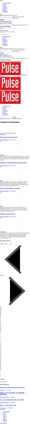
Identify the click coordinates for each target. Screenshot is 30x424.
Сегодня (2, 275)
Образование (3, 231)
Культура (5, 6)
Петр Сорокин (3, 408)
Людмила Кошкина (4, 139)
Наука (4, 5)
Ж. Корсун (2, 390)
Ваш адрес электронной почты (20, 25)
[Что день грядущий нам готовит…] (10, 204)
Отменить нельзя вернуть (8, 214)
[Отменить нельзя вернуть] (10, 230)
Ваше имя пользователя (18, 16)
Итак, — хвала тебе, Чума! (8, 405)
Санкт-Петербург (7, 3)
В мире (4, 4)
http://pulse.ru (3, 134)
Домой (1, 118)
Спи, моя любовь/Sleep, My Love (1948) (12, 399)
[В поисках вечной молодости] (10, 153)
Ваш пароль (16, 18)
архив (4, 9)
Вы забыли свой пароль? (6, 21)
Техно (1, 206)
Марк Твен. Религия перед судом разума (12, 387)
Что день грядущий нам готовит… (10, 188)
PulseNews (5, 11)
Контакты (5, 10)
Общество (5, 8)
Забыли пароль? (4, 54)
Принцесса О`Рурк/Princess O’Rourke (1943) (13, 162)
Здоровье (2, 155)
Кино (1, 180)
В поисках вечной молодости (9, 137)
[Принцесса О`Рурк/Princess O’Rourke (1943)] (10, 179)
